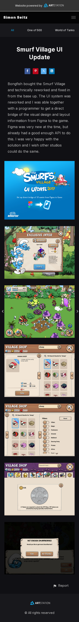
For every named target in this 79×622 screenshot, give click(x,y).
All (12, 30)
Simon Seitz (15, 17)
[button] (60, 585)
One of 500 (34, 30)
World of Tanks (65, 30)
